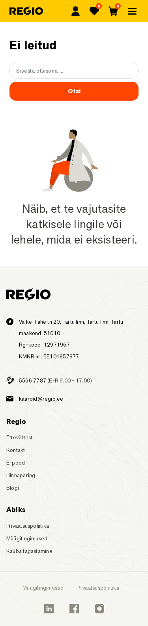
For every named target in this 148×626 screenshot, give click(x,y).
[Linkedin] (49, 608)
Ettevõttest (19, 437)
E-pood (15, 462)
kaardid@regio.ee (41, 398)
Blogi (12, 487)
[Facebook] (74, 608)
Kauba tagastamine (29, 551)
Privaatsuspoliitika (27, 525)
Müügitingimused (26, 538)
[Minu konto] (75, 11)
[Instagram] (99, 608)
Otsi (74, 91)
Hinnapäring (20, 475)
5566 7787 (32, 380)
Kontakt (15, 450)
